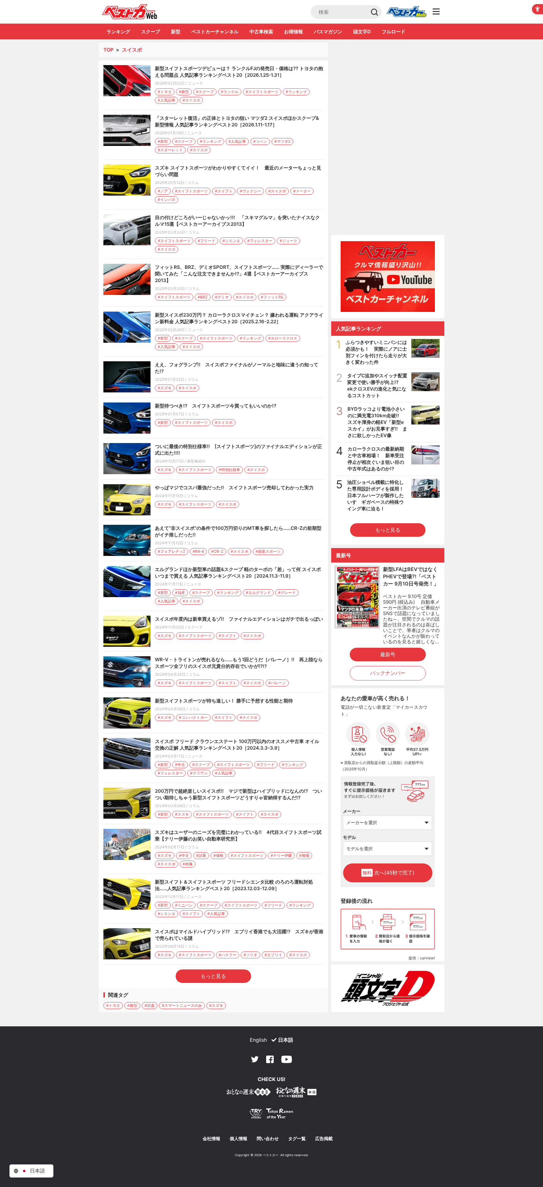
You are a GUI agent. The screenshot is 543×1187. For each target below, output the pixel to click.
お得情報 (293, 32)
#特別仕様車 (229, 469)
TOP (108, 50)
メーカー (351, 811)
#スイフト (224, 191)
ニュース (195, 83)
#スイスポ (191, 100)
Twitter (255, 1059)
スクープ (150, 32)
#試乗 (201, 855)
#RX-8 (198, 551)
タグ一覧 (297, 1138)
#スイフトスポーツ (262, 91)
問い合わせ (268, 1138)
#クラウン (199, 773)
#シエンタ (231, 240)
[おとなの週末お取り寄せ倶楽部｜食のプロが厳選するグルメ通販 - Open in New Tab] (249, 1093)
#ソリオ (250, 954)
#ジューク (288, 240)
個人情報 (238, 1138)
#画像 (188, 864)
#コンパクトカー (193, 717)
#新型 (184, 91)
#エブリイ (273, 954)
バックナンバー (387, 673)
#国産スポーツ (268, 551)
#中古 (180, 764)
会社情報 (211, 1138)
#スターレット (170, 149)
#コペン (260, 141)
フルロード (393, 32)
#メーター (302, 191)
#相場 (304, 855)
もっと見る (213, 976)
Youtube (286, 1059)
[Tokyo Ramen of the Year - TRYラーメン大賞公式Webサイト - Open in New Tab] (271, 1115)
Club (406, 12)
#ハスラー (227, 954)
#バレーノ (277, 682)
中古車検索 (261, 32)
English (258, 1040)
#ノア (163, 191)
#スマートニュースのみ (182, 1005)
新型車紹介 (196, 461)
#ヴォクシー (250, 191)
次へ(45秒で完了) (388, 872)
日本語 (285, 1040)
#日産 (180, 592)
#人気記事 (166, 100)
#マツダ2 (282, 141)
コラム (193, 182)
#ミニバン (184, 905)
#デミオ (222, 297)
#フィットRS (272, 297)
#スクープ (205, 91)
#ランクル (230, 91)
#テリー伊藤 (281, 855)
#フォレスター (259, 240)
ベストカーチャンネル (215, 32)
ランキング (118, 32)
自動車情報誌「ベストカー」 (129, 11)
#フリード (206, 240)
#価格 (218, 855)
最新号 (387, 654)
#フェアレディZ (171, 551)
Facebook (270, 1059)
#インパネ (166, 199)
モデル (349, 837)
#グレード (287, 592)
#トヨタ (165, 91)
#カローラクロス (282, 338)
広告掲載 (324, 1138)
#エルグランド (258, 592)
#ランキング (296, 91)
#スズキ (165, 387)
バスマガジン (328, 32)
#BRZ (203, 297)
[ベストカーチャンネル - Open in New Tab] (388, 276)
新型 (175, 32)
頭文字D (362, 32)
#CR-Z (217, 551)
